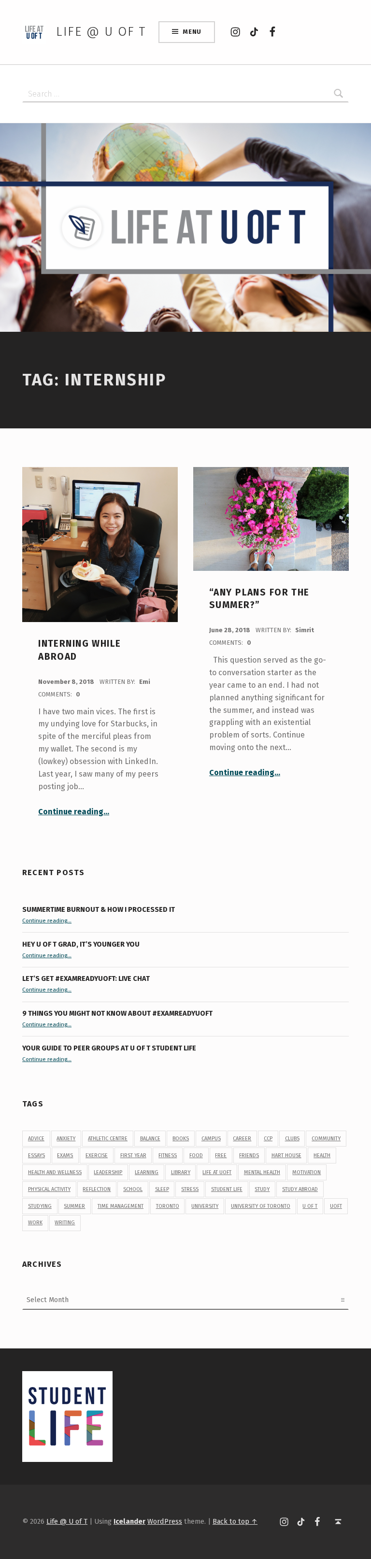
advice (36, 1138)
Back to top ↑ (235, 1521)
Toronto (167, 1206)
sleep (162, 1189)
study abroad (300, 1189)
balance (150, 1138)
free (221, 1155)
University (204, 1206)
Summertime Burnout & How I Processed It (98, 909)
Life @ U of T (101, 31)
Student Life (227, 1189)
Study (262, 1189)
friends (249, 1155)
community (326, 1138)
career (242, 1138)
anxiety (66, 1138)
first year (133, 1155)
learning (146, 1172)
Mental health (262, 1172)
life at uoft (216, 1172)
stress (190, 1189)
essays (36, 1155)
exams (65, 1155)
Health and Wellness (55, 1172)
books (180, 1138)
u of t (309, 1206)
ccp (268, 1138)
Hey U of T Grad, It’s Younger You (81, 944)
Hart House (286, 1155)
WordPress (164, 1521)
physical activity (49, 1189)
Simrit (304, 630)
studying (40, 1206)
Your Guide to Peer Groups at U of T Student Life (109, 1048)
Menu (192, 31)
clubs (292, 1138)
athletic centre (108, 1138)
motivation (306, 1172)
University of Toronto (260, 1206)
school (133, 1189)
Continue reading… (73, 811)
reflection (97, 1189)
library (180, 1172)
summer (74, 1206)
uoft (336, 1206)
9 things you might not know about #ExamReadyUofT (117, 1013)
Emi (144, 681)
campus (211, 1138)
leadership (108, 1172)
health (322, 1155)
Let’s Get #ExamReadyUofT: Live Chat (86, 978)
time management (120, 1206)
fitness (167, 1155)
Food (196, 1155)
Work (35, 1222)
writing (65, 1222)
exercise (97, 1155)
